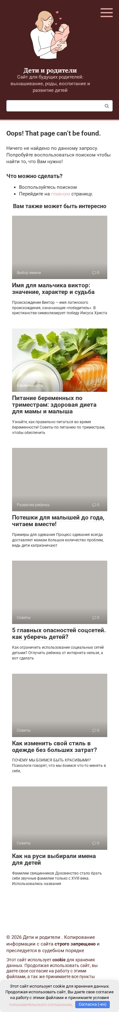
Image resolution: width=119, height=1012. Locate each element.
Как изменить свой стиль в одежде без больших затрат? (54, 747)
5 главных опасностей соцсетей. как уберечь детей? (59, 633)
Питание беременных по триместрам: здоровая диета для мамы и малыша (54, 404)
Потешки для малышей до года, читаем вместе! (58, 521)
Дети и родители (50, 70)
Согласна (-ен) (93, 1004)
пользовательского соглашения (40, 1004)
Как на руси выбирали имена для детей (54, 859)
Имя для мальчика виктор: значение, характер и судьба (53, 289)
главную (60, 194)
